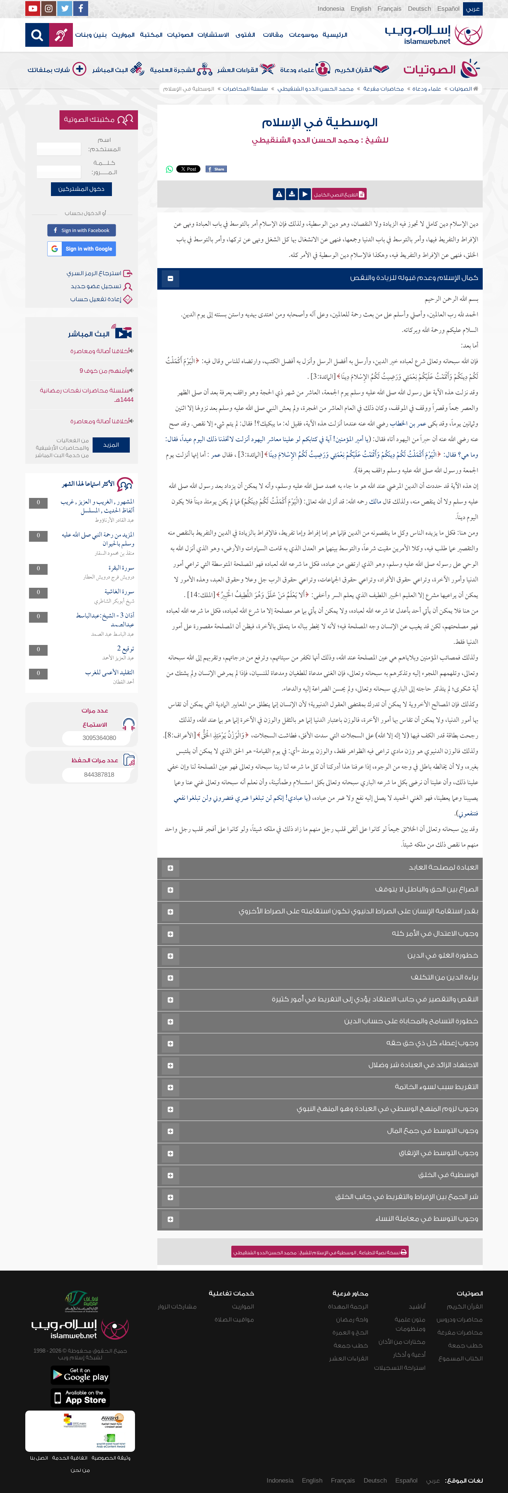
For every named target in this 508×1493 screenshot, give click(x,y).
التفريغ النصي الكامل (336, 195)
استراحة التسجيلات (399, 1368)
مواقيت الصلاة (234, 1319)
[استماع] (305, 194)
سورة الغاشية (119, 592)
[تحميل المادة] (292, 194)
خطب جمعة (465, 1345)
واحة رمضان (352, 1319)
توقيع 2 (125, 649)
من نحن (80, 1470)
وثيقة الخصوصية (111, 1458)
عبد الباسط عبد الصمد (112, 634)
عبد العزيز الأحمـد (118, 658)
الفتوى (245, 35)
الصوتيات (180, 35)
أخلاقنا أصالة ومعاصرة (99, 403)
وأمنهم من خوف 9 (104, 352)
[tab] (320, 279)
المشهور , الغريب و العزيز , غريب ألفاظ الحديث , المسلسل (97, 506)
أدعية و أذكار (409, 1355)
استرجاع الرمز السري (94, 273)
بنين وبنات (91, 35)
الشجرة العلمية (172, 70)
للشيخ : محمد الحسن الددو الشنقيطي (320, 140)
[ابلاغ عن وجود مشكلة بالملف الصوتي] (279, 194)
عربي (473, 9)
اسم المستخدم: (104, 145)
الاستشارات (213, 35)
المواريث (123, 35)
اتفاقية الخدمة (69, 1458)
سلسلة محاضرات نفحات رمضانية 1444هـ (86, 377)
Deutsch (419, 9)
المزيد (111, 444)
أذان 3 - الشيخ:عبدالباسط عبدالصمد (105, 620)
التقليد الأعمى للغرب (109, 673)
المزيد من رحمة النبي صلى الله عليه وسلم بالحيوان (98, 539)
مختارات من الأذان (402, 1342)
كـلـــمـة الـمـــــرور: (104, 168)
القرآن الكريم (353, 70)
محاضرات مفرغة (460, 1332)
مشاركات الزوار (177, 1306)
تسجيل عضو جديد (96, 286)
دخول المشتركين (81, 189)
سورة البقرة (121, 568)
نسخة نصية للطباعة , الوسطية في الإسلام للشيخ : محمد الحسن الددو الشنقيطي (317, 1252)
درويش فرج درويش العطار (108, 577)
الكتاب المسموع (460, 1358)
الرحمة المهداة (348, 1306)
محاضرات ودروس (460, 1319)
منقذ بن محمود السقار (114, 554)
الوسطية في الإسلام (319, 122)
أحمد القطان (123, 682)
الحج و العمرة (350, 1332)
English (361, 9)
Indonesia (331, 9)
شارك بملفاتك (49, 70)
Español (448, 9)
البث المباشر (110, 70)
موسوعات (303, 35)
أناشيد (417, 1306)
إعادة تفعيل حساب (95, 299)
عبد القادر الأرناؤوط (114, 521)
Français (389, 9)
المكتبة (151, 35)
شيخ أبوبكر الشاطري (114, 601)
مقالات (273, 35)
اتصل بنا (39, 1458)
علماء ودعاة (297, 70)
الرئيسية (334, 35)
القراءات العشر (237, 70)
